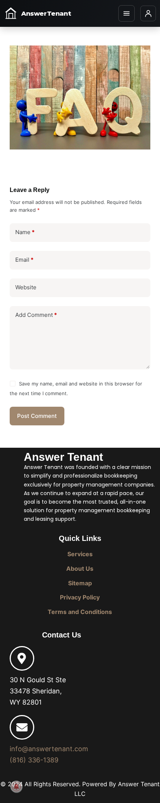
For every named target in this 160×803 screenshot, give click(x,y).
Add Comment (36, 314)
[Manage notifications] (16, 787)
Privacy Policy (80, 597)
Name (25, 232)
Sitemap (80, 583)
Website (25, 287)
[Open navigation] (126, 13)
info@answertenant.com (49, 749)
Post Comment (37, 415)
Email (24, 259)
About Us (79, 568)
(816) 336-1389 (34, 760)
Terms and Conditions (80, 611)
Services (80, 554)
